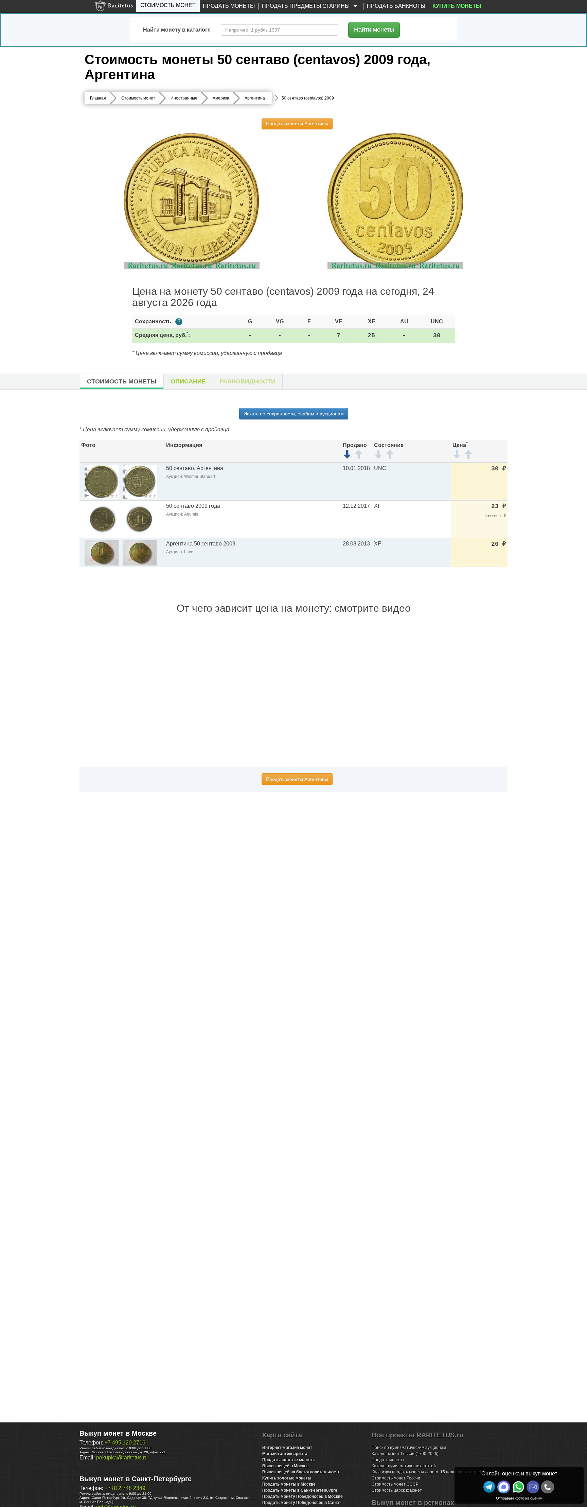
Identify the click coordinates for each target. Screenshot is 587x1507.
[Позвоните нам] (547, 1487)
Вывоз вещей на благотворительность (301, 1472)
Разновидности (247, 381)
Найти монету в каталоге (177, 30)
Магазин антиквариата (284, 1453)
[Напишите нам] (503, 1487)
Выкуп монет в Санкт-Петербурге (135, 1479)
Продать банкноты (396, 6)
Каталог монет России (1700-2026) (405, 1453)
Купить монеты (456, 6)
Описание (188, 381)
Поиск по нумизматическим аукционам (409, 1447)
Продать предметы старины (306, 6)
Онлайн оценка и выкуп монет (519, 1473)
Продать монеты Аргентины (297, 123)
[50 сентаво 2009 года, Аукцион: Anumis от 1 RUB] (102, 519)
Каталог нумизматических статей (404, 1466)
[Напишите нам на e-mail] (533, 1487)
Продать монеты (229, 6)
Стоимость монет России (396, 1478)
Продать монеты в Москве (289, 1484)
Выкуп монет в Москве (118, 1433)
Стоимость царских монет (397, 1490)
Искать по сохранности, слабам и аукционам (294, 413)
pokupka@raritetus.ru (122, 1457)
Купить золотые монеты (286, 1478)
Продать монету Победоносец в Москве (302, 1496)
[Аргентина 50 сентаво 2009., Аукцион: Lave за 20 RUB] (102, 552)
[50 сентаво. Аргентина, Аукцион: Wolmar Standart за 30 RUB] (102, 481)
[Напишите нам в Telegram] (489, 1487)
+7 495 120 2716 (125, 1443)
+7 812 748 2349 (125, 1488)
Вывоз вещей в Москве (285, 1466)
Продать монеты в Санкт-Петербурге (299, 1490)
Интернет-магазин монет (287, 1447)
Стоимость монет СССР (395, 1484)
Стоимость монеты (122, 381)
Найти (374, 29)
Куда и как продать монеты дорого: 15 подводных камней (427, 1472)
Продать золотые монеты (288, 1459)
